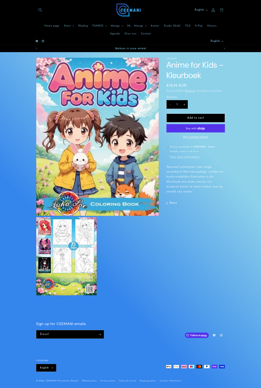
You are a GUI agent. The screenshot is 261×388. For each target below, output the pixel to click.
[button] (40, 10)
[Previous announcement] (36, 48)
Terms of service (127, 381)
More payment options (195, 137)
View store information (185, 157)
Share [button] (173, 203)
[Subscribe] (100, 334)
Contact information (171, 381)
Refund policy (89, 381)
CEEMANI (51, 381)
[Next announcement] (224, 48)
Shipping (190, 91)
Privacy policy (107, 381)
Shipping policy (148, 381)
